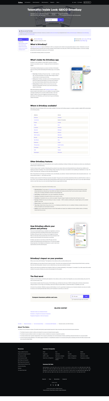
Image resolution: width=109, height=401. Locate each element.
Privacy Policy (52, 390)
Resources (21, 349)
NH (50, 368)
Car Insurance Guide (22, 356)
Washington (36, 152)
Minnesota (36, 132)
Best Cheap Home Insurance (23, 362)
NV (49, 368)
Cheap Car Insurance (27, 323)
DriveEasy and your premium (23, 48)
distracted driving (52, 189)
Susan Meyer (83, 40)
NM (54, 368)
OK (63, 368)
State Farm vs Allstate (59, 356)
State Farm (57, 353)
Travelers (70, 353)
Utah (35, 149)
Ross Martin (38, 39)
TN (73, 368)
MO (43, 368)
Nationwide (82, 353)
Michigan (59, 130)
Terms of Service (46, 390)
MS (89, 367)
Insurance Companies (49, 349)
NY (56, 368)
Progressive (45, 353)
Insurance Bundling (22, 366)
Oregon (59, 142)
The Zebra (20, 323)
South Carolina (61, 144)
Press (50, 379)
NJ (52, 368)
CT (60, 367)
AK (51, 367)
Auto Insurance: (46, 367)
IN (72, 367)
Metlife (81, 351)
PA (66, 368)
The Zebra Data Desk (22, 370)
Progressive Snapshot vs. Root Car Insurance (39, 315)
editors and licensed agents (72, 32)
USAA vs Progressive (72, 358)
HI (68, 367)
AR (55, 367)
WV (83, 368)
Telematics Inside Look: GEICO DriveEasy (66, 323)
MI (85, 367)
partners (24, 32)
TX (74, 368)
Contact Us (64, 379)
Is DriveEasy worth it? (22, 49)
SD (71, 368)
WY (86, 368)
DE (63, 367)
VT (78, 368)
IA (73, 367)
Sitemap (19, 368)
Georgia (59, 122)
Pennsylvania (36, 144)
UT (76, 368)
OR (64, 368)
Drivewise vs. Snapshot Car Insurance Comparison (40, 313)
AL (50, 367)
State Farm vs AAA (84, 356)
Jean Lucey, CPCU (85, 39)
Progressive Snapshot (49, 89)
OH (61, 368)
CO (58, 367)
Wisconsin (60, 152)
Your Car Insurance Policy (38, 323)
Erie (68, 351)
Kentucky (59, 127)
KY (77, 367)
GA (67, 367)
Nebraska (60, 135)
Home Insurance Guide (22, 358)
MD (82, 367)
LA (78, 367)
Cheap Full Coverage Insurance (24, 353)
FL (65, 367)
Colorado (59, 117)
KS (75, 367)
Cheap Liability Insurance (23, 351)
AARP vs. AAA (45, 356)
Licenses (56, 390)
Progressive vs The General (59, 358)
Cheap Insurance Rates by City (24, 364)
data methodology (85, 32)
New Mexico (36, 140)
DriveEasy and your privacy (23, 46)
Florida (35, 122)
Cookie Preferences (62, 390)
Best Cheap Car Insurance (23, 360)
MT (45, 368)
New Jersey (60, 137)
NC (57, 368)
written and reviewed (54, 32)
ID (69, 367)
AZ (53, 367)
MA (84, 367)
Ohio (59, 140)
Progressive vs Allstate (84, 358)
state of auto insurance (36, 46)
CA (56, 367)
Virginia (59, 149)
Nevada (35, 137)
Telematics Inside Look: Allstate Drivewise (38, 311)
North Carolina (37, 135)
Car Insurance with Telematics (50, 323)
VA (79, 368)
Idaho (35, 125)
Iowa (59, 125)
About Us (44, 379)
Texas (59, 147)
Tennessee (36, 147)
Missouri (59, 132)
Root (56, 351)
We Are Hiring (56, 379)
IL (71, 367)
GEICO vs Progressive (72, 356)
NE (47, 368)
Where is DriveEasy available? (23, 43)
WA (81, 368)
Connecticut (36, 120)
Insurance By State (48, 364)
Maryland (36, 130)
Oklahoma (36, 142)
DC (62, 367)
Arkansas (36, 117)
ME (80, 367)
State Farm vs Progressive (48, 358)
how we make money (30, 34)
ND (59, 368)
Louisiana (36, 127)
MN (87, 367)
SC (69, 368)
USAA (44, 351)
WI (84, 368)
